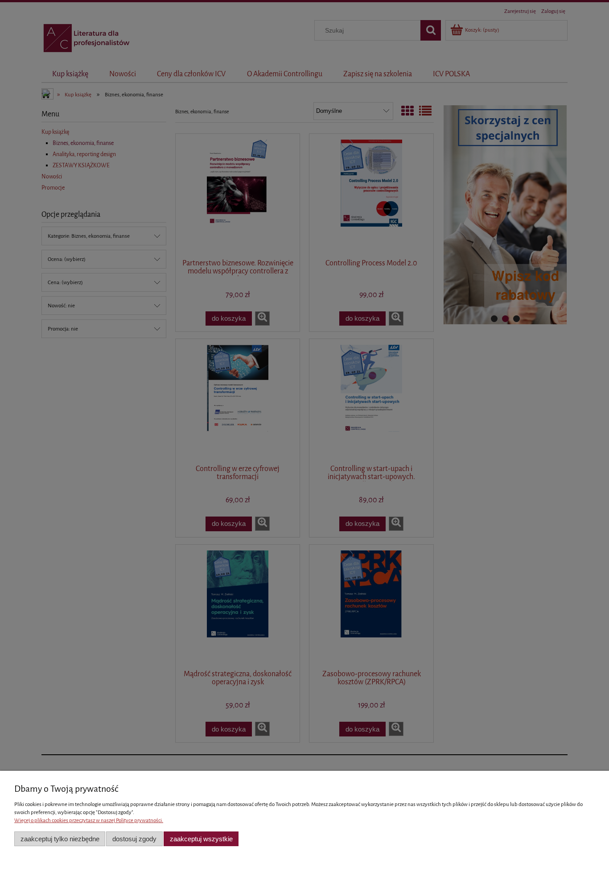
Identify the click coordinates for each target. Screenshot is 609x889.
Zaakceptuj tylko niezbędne (60, 839)
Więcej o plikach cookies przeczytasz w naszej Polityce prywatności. (88, 820)
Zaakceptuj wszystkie (201, 839)
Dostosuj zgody (134, 839)
